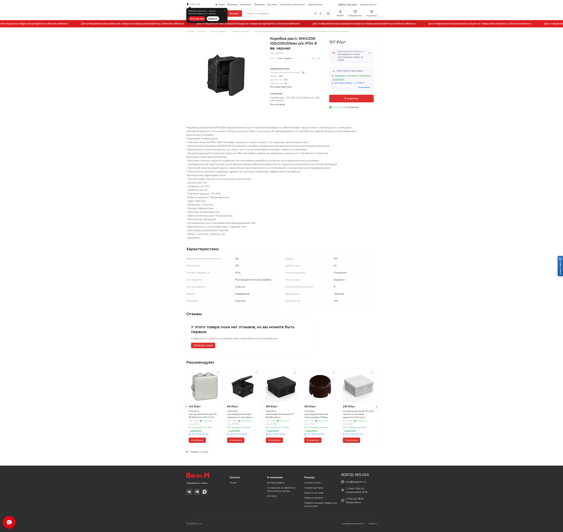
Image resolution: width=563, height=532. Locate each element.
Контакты (272, 496)
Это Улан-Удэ (197, 19)
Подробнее (364, 87)
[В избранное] (313, 58)
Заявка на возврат (313, 497)
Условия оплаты (312, 482)
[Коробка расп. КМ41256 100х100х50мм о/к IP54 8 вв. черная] (225, 75)
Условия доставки (313, 487)
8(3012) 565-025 (347, 4)
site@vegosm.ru (356, 481)
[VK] (189, 492)
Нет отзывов (285, 58)
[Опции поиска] (315, 13)
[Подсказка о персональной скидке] (369, 53)
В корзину (351, 98)
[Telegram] (197, 492)
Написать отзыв (203, 345)
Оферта (372, 523)
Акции (233, 482)
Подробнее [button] (338, 79)
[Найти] (328, 13)
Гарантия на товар (313, 492)
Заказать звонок (368, 4)
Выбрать (212, 19)
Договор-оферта (276, 482)
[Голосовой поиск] (321, 13)
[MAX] (204, 492)
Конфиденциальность (353, 523)
